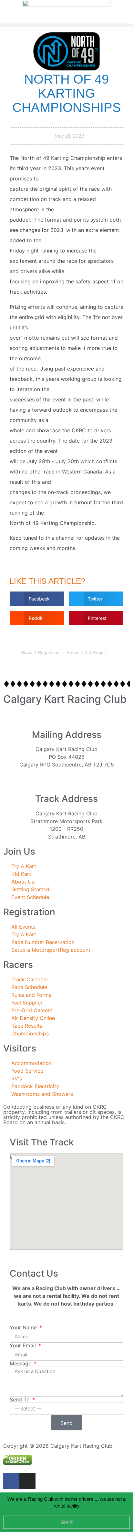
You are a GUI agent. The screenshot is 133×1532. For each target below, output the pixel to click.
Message (21, 1363)
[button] (66, 25)
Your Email (23, 1345)
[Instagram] (27, 1481)
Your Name (24, 1327)
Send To (20, 1399)
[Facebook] (11, 1481)
